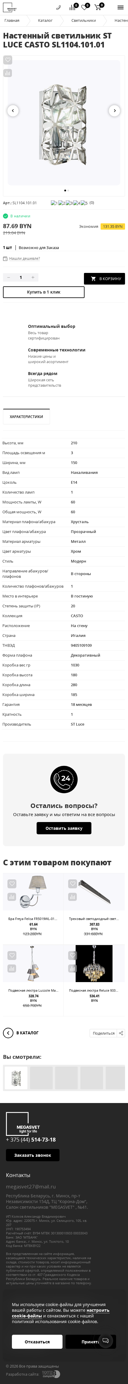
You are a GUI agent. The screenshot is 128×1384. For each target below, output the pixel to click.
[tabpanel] (64, 122)
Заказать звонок (32, 1155)
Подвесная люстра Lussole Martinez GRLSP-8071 (46, 990)
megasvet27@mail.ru (31, 1186)
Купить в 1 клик (43, 292)
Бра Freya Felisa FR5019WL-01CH (33, 918)
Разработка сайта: (22, 1374)
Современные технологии (56, 350)
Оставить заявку (64, 828)
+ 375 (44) (31, 1139)
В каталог (26, 1033)
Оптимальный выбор (51, 326)
